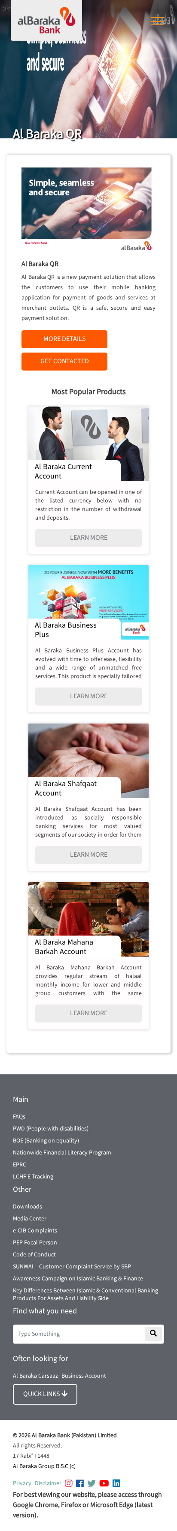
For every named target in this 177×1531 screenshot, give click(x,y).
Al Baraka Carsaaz (35, 1376)
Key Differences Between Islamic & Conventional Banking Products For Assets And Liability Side (85, 1294)
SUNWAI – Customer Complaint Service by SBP (72, 1267)
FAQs (19, 1117)
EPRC (19, 1165)
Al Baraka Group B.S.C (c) (44, 1466)
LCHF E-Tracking (33, 1177)
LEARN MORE (88, 537)
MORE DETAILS (64, 339)
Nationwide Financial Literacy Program (62, 1153)
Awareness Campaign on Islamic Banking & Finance (78, 1279)
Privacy (22, 1483)
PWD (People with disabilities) (50, 1129)
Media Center (29, 1219)
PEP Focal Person (35, 1243)
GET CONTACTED (64, 361)
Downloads (27, 1207)
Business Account (83, 1376)
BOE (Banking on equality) (46, 1141)
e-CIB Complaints (35, 1231)
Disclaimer (48, 1483)
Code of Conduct (34, 1255)
